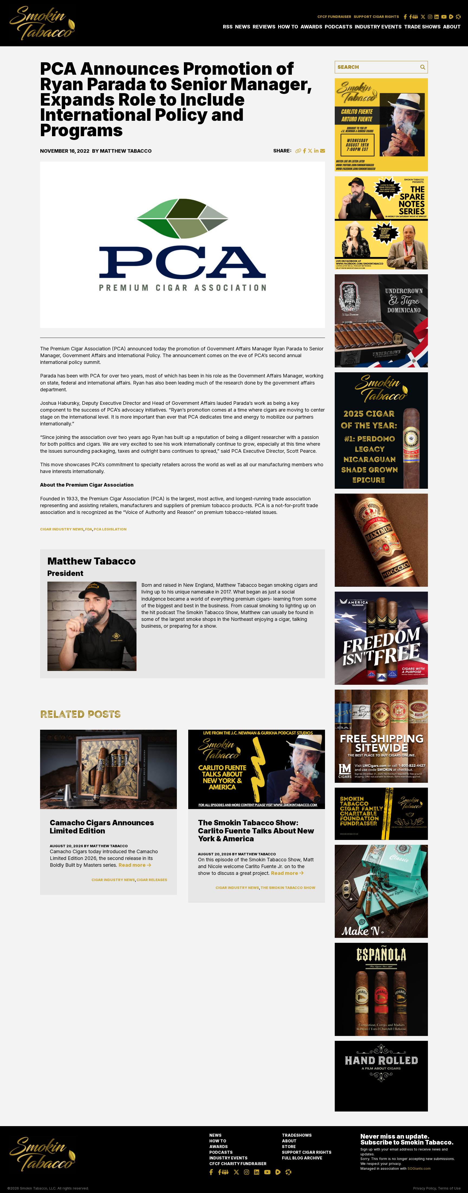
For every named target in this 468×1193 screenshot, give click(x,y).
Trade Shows (422, 27)
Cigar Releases (151, 880)
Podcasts (338, 27)
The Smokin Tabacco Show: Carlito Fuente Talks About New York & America (256, 830)
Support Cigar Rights (376, 17)
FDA (88, 529)
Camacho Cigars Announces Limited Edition (102, 826)
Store (289, 1146)
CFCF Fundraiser (334, 17)
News (242, 27)
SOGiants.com (419, 1168)
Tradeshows (297, 1135)
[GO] (423, 67)
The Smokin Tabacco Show (288, 888)
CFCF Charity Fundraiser (237, 1163)
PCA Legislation (110, 529)
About (452, 27)
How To (288, 27)
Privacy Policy (424, 1188)
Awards (311, 27)
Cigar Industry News (61, 529)
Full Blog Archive (302, 1158)
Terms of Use (449, 1188)
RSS (228, 27)
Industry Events (378, 27)
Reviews (264, 27)
